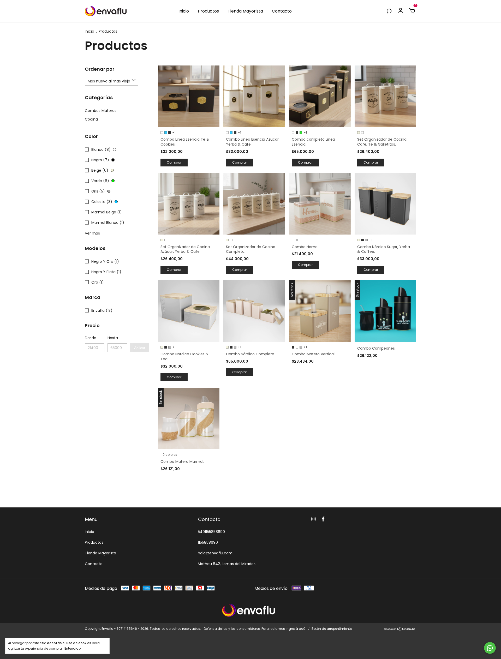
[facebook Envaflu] (323, 519)
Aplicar (139, 348)
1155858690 (208, 542)
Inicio (183, 11)
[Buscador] (389, 11)
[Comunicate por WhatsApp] (490, 648)
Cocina (91, 119)
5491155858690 (211, 531)
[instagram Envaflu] (313, 519)
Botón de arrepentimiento (332, 628)
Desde (90, 337)
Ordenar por (99, 69)
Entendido (72, 648)
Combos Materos (100, 110)
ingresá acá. (296, 628)
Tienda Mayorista (245, 11)
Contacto (282, 11)
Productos (208, 11)
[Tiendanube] (400, 629)
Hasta (113, 337)
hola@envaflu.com (215, 553)
